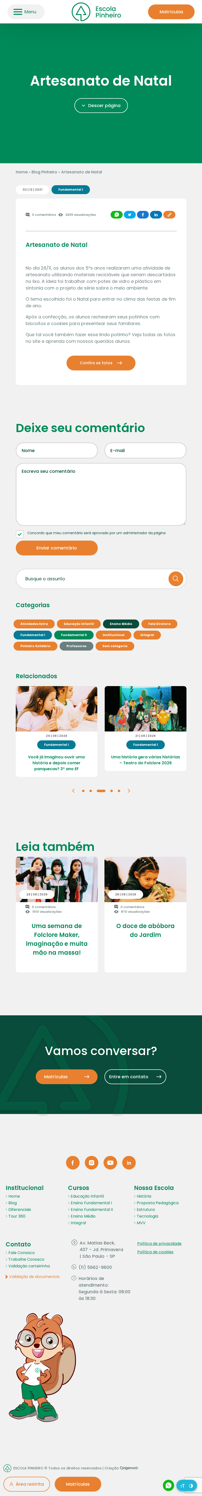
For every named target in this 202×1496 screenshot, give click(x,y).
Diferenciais (19, 1209)
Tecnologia (147, 1216)
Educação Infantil (87, 1196)
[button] (73, 790)
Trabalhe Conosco (26, 1259)
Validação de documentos (34, 1276)
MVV (141, 1223)
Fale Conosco (21, 1253)
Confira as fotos (96, 363)
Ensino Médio (83, 1216)
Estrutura (146, 1209)
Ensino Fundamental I (91, 1203)
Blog (12, 1203)
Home (22, 172)
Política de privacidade (159, 1243)
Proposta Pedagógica (158, 1203)
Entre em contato (128, 1077)
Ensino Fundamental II (92, 1209)
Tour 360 (16, 1216)
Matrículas (171, 12)
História (144, 1196)
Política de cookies (155, 1252)
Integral (78, 1223)
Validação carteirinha (29, 1266)
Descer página (104, 105)
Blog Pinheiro (44, 172)
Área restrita (30, 1484)
